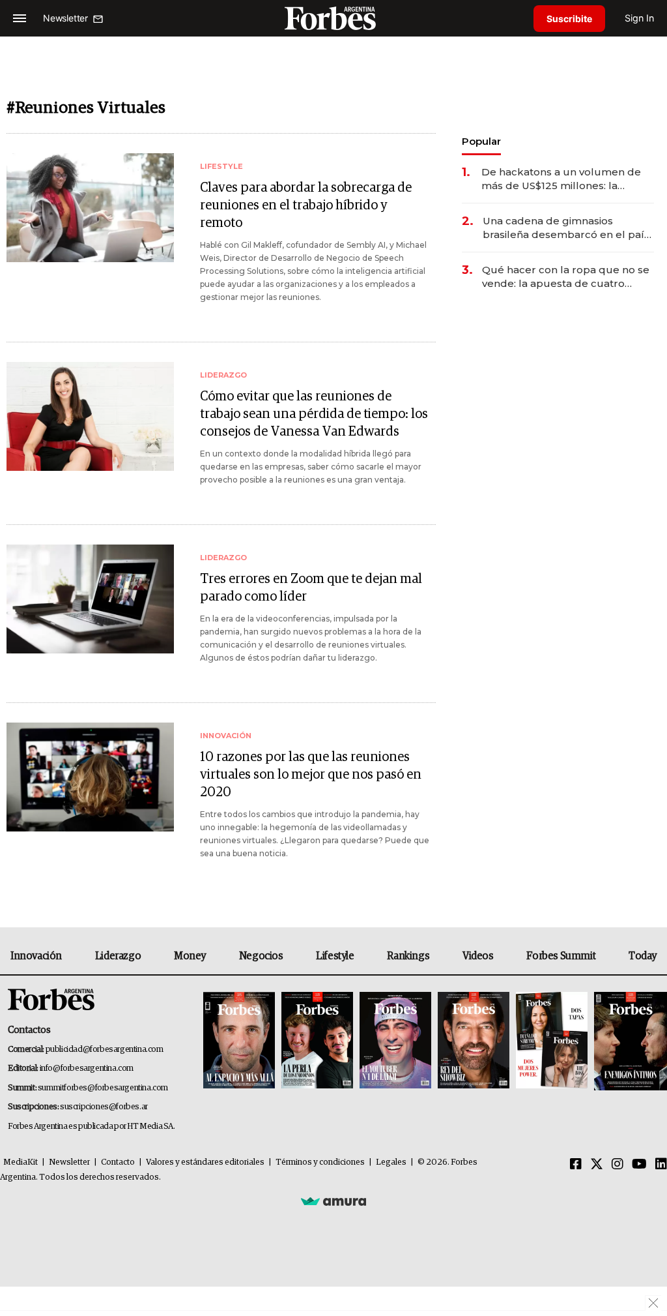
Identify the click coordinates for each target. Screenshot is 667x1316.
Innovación (36, 956)
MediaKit (20, 1162)
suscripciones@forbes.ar (104, 1107)
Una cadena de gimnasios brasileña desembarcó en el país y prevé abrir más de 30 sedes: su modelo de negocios (568, 228)
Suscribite (569, 18)
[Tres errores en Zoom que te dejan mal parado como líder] (90, 599)
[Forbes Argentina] (333, 18)
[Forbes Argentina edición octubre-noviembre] (552, 1041)
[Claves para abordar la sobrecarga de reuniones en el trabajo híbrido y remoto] (90, 207)
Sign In (639, 17)
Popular (481, 141)
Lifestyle (335, 956)
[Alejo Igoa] (395, 1041)
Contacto (118, 1162)
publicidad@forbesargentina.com (104, 1049)
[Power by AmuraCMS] (333, 1200)
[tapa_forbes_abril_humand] (317, 1041)
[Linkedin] (661, 1164)
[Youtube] (639, 1164)
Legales (391, 1162)
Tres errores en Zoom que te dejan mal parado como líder (311, 588)
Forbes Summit (560, 956)
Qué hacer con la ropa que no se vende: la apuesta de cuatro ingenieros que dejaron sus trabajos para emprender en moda (565, 276)
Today (643, 956)
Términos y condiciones (320, 1162)
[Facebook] (576, 1164)
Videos (478, 956)
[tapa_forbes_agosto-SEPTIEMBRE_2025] (629, 1041)
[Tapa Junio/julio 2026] (239, 1041)
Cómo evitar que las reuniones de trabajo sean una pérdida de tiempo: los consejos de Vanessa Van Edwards (314, 414)
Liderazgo (118, 956)
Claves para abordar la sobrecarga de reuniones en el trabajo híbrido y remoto (306, 205)
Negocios (261, 956)
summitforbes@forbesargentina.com (103, 1088)
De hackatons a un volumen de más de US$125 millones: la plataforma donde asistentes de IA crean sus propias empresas (562, 179)
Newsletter (69, 1162)
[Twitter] (596, 1164)
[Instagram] (617, 1164)
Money (190, 956)
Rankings (408, 956)
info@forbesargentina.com (87, 1068)
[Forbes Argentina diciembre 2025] (473, 1041)
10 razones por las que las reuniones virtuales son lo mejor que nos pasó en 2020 (310, 775)
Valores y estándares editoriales (205, 1162)
